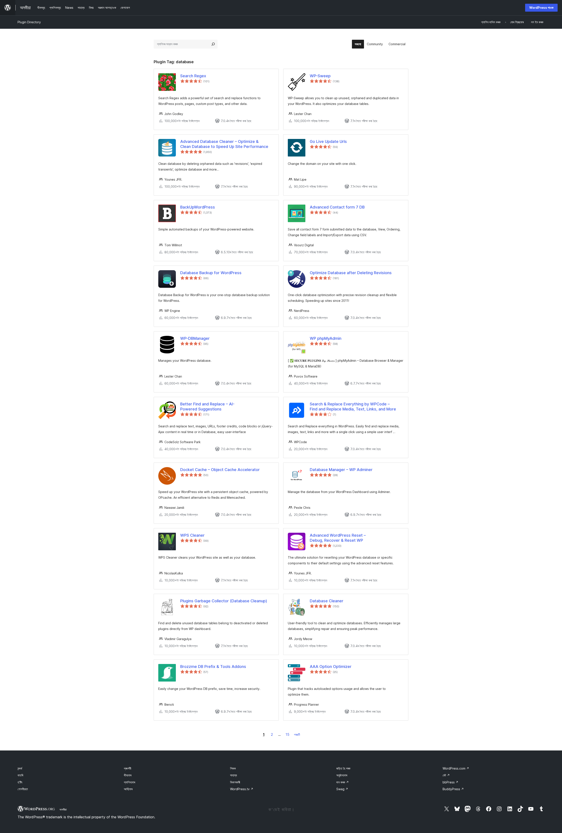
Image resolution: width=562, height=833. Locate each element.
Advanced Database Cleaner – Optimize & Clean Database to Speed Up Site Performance (224, 144)
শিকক (233, 768)
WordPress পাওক (541, 7)
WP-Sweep (320, 76)
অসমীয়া (63, 809)
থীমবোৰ (127, 775)
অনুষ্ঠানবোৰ (341, 775)
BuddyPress (453, 789)
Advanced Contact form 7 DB (337, 207)
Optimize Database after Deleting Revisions (351, 272)
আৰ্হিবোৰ (128, 789)
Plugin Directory (29, 22)
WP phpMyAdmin (325, 338)
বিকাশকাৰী (235, 782)
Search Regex (193, 76)
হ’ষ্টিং (20, 782)
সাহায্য (233, 775)
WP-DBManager (195, 338)
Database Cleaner (326, 601)
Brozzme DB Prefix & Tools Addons (213, 666)
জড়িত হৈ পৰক (343, 768)
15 (287, 734)
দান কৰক (342, 782)
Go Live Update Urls (328, 141)
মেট (446, 775)
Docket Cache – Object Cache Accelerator (220, 469)
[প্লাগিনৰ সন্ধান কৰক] (213, 44)
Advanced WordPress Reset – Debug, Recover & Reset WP (338, 538)
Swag (342, 789)
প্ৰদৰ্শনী (127, 768)
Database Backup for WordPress (210, 272)
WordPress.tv (241, 789)
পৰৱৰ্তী (297, 734)
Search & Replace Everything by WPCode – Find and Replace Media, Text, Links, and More (353, 406)
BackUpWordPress (197, 207)
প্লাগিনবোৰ (129, 782)
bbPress (450, 782)
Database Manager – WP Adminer (341, 469)
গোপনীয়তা (23, 789)
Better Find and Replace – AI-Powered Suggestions (207, 406)
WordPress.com (456, 768)
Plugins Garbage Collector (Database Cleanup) (223, 601)
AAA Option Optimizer (330, 666)
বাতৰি (20, 775)
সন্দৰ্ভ (20, 768)
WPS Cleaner (192, 535)
